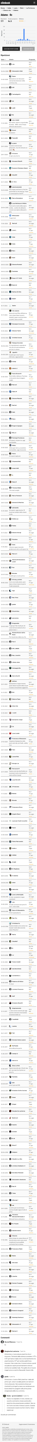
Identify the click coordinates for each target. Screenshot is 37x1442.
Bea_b (14, 432)
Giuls (13, 544)
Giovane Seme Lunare (19, 1040)
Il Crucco (15, 153)
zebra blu (15, 889)
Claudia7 (15, 941)
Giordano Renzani (17, 1172)
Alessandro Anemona (19, 1179)
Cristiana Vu (16, 923)
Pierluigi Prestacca (18, 438)
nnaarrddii (15, 468)
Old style (15, 1262)
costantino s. (16, 975)
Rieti (22, 8)
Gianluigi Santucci (18, 1317)
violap (14, 361)
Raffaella (15, 1046)
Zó (13, 726)
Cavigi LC (15, 1053)
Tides (14, 1193)
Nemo (14, 1255)
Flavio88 (15, 138)
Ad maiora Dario (17, 1303)
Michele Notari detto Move (18, 633)
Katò (13, 257)
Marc (13, 251)
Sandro (14, 1124)
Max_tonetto (16, 655)
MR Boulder (15, 215)
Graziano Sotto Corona (19, 1090)
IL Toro (14, 182)
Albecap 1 (15, 1200)
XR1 (13, 87)
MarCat (14, 405)
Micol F (14, 1145)
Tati (13, 1033)
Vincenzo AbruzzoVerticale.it (18, 1215)
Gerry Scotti (16, 676)
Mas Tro (14, 918)
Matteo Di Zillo (16, 292)
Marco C (14, 554)
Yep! (13, 590)
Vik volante (15, 311)
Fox (13, 567)
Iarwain (14, 1131)
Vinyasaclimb (16, 461)
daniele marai (16, 1230)
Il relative (15, 875)
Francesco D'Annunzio (19, 738)
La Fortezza (30, 8)
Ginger (14, 1104)
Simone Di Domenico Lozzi (18, 560)
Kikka (14, 445)
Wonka (14, 793)
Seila (13, 244)
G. (12, 475)
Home (3, 8)
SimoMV (14, 175)
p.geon (14, 143)
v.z (13, 955)
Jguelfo (14, 352)
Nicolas (14, 573)
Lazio (16, 8)
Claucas (14, 1236)
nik (13, 1205)
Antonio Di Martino (18, 502)
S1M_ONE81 (15, 648)
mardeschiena (16, 968)
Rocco (14, 1297)
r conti (14, 713)
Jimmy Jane (16, 662)
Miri (13, 692)
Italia (9, 8)
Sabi (13, 412)
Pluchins (15, 539)
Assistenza (31, 1424)
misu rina (15, 706)
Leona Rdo (15, 756)
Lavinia (14, 1026)
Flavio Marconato (17, 841)
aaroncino (15, 618)
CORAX (14, 855)
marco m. (15, 1060)
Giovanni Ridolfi (17, 161)
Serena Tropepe (17, 1283)
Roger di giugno (17, 426)
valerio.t (14, 368)
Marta (14, 934)
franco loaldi (16, 962)
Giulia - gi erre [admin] (14, 1396)
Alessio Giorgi (16, 532)
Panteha (14, 1077)
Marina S (14, 1331)
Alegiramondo (16, 1008)
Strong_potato (17, 579)
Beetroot (15, 1118)
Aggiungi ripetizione (11, 48)
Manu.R (14, 482)
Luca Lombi (15, 733)
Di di (13, 1138)
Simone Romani (17, 264)
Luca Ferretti (16, 780)
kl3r (13, 1082)
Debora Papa (16, 699)
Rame (14, 76)
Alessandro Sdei (17, 71)
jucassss (15, 834)
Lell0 (13, 108)
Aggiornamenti (23, 1424)
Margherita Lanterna (18, 1111)
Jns (13, 64)
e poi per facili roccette (19, 821)
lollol (13, 882)
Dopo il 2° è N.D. (17, 278)
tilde (13, 237)
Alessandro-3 (16, 1324)
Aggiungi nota (28, 48)
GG (13, 101)
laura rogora (16, 1269)
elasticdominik (17, 187)
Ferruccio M (15, 768)
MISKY (14, 298)
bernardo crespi (17, 719)
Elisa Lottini (16, 1065)
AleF (13, 996)
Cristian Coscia (17, 337)
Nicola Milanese (10, 1342)
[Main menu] (34, 3)
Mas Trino (15, 597)
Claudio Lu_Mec (17, 1159)
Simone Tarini (16, 331)
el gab (14, 862)
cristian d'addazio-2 (18, 1166)
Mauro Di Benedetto (18, 910)
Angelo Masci (16, 814)
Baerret (14, 285)
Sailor (14, 305)
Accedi (3, 1414)
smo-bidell (15, 120)
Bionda (14, 800)
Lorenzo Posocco (17, 989)
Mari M (14, 1186)
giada (14, 604)
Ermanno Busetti (17, 1003)
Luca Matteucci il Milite (19, 203)
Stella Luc (15, 519)
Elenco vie (7, 10)
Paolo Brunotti (16, 373)
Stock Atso (15, 611)
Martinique (15, 1290)
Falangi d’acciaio (17, 343)
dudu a (14, 848)
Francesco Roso (17, 807)
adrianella (15, 507)
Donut (14, 130)
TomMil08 (15, 1019)
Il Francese (15, 786)
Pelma (14, 525)
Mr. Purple (15, 1223)
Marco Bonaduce (17, 198)
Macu (13, 419)
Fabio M (14, 391)
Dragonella (15, 623)
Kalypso (14, 1152)
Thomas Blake (16, 488)
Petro (14, 453)
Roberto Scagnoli (17, 1310)
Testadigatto (16, 94)
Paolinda (15, 271)
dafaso (14, 681)
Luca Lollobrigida (17, 894)
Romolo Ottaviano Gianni (20, 168)
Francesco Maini (17, 1249)
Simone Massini (17, 398)
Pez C (14, 641)
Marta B (14, 223)
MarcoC (14, 384)
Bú (13, 115)
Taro (13, 749)
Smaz (14, 1097)
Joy (13, 902)
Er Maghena (15, 869)
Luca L (14, 230)
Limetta (14, 1276)
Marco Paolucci (17, 495)
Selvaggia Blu (16, 668)
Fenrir (14, 827)
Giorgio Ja (15, 763)
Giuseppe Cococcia (18, 324)
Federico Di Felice (17, 981)
